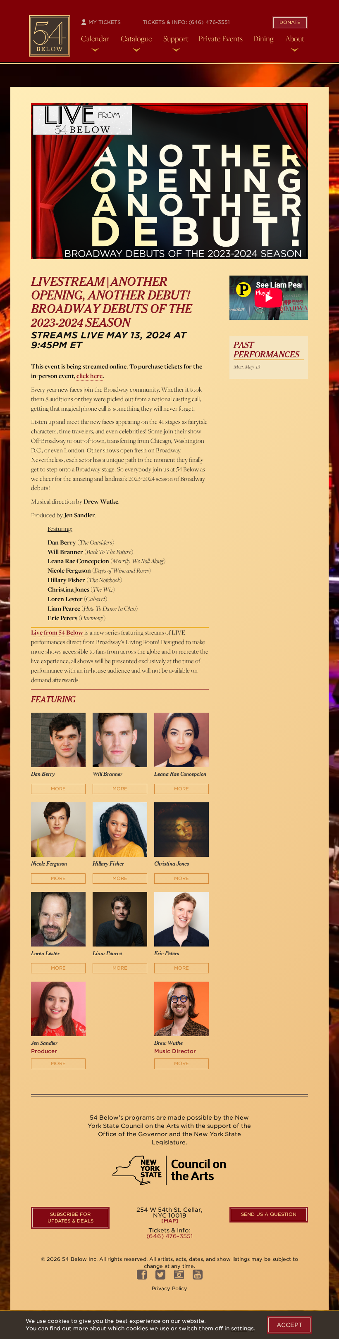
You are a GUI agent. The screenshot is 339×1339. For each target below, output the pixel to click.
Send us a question (268, 1214)
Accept (289, 1325)
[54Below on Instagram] (179, 1276)
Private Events (220, 38)
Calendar (95, 38)
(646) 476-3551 (209, 22)
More (58, 789)
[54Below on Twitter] (160, 1276)
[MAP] (169, 1220)
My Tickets (104, 22)
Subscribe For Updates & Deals (70, 1217)
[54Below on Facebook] (142, 1276)
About (294, 38)
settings (242, 1328)
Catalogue (136, 38)
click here (89, 375)
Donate (290, 22)
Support (176, 38)
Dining (263, 38)
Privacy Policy (169, 1288)
